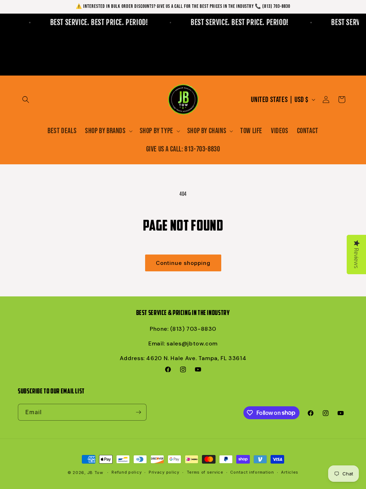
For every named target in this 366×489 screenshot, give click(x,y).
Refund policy (127, 472)
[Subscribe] (138, 412)
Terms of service (205, 472)
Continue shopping (183, 263)
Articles (289, 472)
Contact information (252, 472)
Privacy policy (164, 472)
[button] (26, 99)
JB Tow (95, 472)
